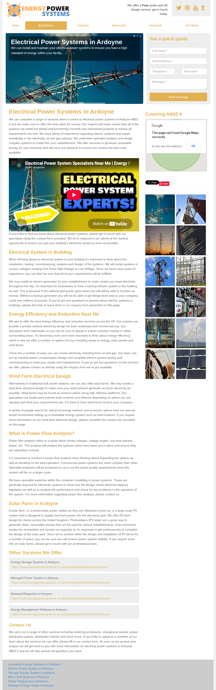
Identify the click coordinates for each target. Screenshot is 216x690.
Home (15, 25)
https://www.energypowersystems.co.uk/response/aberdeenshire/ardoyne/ (61, 598)
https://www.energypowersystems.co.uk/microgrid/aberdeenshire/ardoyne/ (61, 582)
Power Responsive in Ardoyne (28, 681)
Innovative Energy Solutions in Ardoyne (34, 664)
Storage (83, 25)
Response (155, 25)
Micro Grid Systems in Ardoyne (28, 677)
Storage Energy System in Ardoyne (31, 672)
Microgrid (119, 25)
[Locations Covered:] (7, 3)
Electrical (46, 25)
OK (193, 146)
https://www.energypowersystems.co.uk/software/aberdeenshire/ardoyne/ (60, 614)
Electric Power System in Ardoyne (30, 668)
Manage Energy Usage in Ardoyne (31, 685)
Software (191, 25)
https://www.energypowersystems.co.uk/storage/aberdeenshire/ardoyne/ (60, 567)
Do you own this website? (167, 146)
